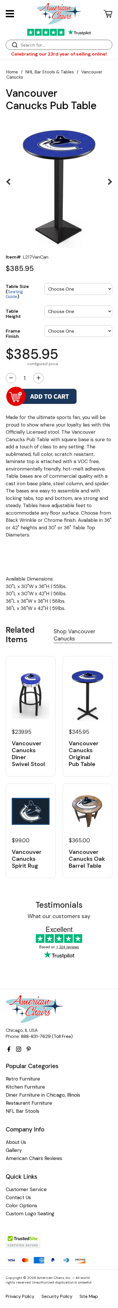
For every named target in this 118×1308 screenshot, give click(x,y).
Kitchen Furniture (25, 1087)
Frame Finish (13, 333)
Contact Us (18, 1197)
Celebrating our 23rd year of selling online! (59, 54)
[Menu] (10, 13)
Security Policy (57, 1296)
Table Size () (17, 291)
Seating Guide (14, 294)
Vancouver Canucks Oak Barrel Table (87, 858)
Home (12, 72)
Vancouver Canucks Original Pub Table (84, 753)
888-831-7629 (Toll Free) (47, 1036)
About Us (16, 1142)
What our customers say (59, 916)
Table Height (13, 313)
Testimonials (59, 905)
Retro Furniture (23, 1078)
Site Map (89, 1296)
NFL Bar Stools (22, 1111)
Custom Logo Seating (30, 1213)
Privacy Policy (20, 1296)
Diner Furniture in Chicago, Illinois (43, 1095)
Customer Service (26, 1189)
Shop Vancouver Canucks (74, 635)
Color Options (21, 1205)
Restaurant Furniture (29, 1103)
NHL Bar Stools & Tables (49, 72)
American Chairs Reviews (34, 1158)
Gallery (14, 1150)
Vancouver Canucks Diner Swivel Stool (28, 753)
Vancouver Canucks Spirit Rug (27, 858)
